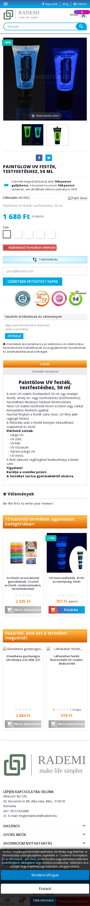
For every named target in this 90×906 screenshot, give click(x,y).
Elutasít (45, 888)
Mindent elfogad (45, 875)
